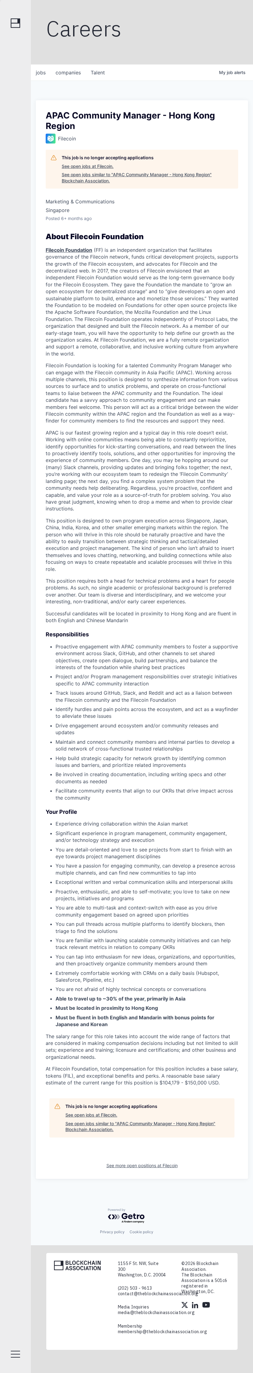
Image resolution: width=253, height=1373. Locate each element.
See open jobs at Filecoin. (88, 166)
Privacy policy (112, 1231)
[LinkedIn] (195, 1305)
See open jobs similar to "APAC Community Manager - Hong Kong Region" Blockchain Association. (137, 177)
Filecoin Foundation (69, 250)
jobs (41, 72)
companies (68, 72)
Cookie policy (141, 1231)
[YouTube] (206, 1305)
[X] (185, 1305)
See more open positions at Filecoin (142, 1165)
